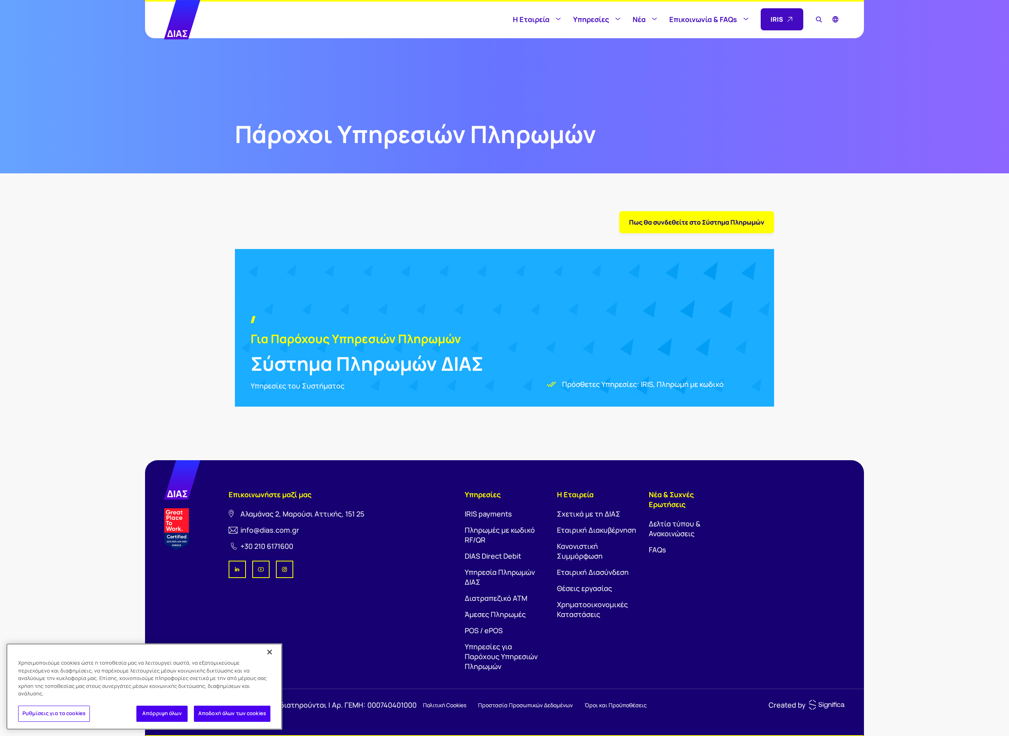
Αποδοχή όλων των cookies (232, 713)
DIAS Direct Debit (493, 556)
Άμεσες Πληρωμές (495, 614)
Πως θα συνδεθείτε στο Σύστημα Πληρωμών (696, 222)
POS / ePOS (484, 630)
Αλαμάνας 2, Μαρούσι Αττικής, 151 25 (302, 514)
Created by (787, 705)
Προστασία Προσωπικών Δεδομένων (525, 705)
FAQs (657, 549)
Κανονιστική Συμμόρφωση (580, 551)
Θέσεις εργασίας (584, 588)
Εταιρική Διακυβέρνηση (596, 530)
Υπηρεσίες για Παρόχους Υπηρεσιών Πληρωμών (501, 656)
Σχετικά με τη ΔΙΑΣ (588, 514)
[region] (144, 686)
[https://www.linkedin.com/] (237, 569)
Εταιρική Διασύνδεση (593, 572)
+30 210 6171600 (266, 546)
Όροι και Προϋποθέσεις (616, 705)
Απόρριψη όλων (162, 713)
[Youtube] (261, 569)
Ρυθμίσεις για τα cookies (54, 713)
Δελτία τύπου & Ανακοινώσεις (674, 528)
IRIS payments (488, 514)
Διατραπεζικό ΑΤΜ (496, 598)
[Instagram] (284, 569)
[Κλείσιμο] (269, 652)
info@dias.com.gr (269, 530)
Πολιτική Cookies (444, 705)
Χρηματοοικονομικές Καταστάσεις (592, 609)
